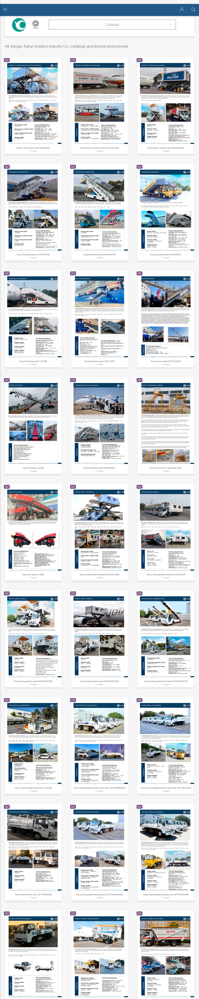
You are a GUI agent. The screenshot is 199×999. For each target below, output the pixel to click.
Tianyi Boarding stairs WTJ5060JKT (166, 255)
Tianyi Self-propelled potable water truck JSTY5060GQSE (99, 788)
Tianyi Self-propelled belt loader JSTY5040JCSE (166, 681)
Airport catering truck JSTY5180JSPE (33, 148)
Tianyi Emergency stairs (33, 468)
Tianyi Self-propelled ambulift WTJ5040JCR (99, 681)
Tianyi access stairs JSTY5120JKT (165, 361)
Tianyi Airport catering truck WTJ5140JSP (165, 148)
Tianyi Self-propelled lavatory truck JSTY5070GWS (166, 895)
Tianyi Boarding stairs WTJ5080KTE (99, 255)
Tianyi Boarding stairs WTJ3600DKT (99, 468)
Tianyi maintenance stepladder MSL (166, 468)
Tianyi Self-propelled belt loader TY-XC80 (33, 788)
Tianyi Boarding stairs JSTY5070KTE (33, 255)
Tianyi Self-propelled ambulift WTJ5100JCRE (99, 575)
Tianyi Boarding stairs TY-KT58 (33, 361)
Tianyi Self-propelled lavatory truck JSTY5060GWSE (99, 895)
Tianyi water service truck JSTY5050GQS (33, 895)
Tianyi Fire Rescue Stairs (33, 575)
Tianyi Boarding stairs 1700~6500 (99, 361)
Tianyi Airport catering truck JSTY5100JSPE (99, 148)
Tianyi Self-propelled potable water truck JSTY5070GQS (166, 788)
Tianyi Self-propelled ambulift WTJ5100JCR (166, 575)
